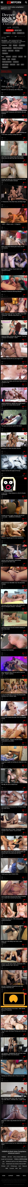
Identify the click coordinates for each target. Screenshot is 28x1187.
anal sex (20, 56)
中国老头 (4, 1156)
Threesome (5, 53)
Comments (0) (20, 33)
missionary (15, 61)
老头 (20, 1168)
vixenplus (8, 56)
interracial (12, 64)
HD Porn (4, 50)
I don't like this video (10, 27)
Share (13, 33)
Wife (16, 1168)
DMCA (24, 1175)
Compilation (22, 45)
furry (3, 1163)
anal (9, 59)
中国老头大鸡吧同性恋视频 (20, 1159)
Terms (18, 1175)
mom (20, 1166)
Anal (10, 45)
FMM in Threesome (17, 48)
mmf (18, 64)
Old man (10, 1156)
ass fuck (14, 56)
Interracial (10, 50)
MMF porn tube (12, 1184)
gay (4, 1161)
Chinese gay (14, 1166)
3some (4, 59)
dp (25, 56)
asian (22, 64)
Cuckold (12, 1168)
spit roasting (5, 64)
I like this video (8, 27)
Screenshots (7, 33)
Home (3, 1175)
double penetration (6, 61)
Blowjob (15, 45)
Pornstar (17, 50)
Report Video (18, 30)
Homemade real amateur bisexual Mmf (16, 1163)
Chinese (3, 1166)
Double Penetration (6, 48)
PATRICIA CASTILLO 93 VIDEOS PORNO (16, 1161)
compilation (5, 67)
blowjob (13, 59)
